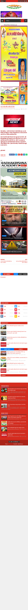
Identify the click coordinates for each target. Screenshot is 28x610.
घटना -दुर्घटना (24, 109)
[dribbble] (23, 1)
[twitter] (21, 1)
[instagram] (24, 1)
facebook (25, 274)
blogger (16, 274)
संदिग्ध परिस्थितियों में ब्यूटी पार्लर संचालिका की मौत (15, 325)
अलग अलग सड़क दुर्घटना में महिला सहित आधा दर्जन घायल (12, 251)
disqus (20, 274)
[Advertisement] (14, 268)
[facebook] (19, 1)
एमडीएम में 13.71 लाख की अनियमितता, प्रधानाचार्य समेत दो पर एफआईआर (17, 358)
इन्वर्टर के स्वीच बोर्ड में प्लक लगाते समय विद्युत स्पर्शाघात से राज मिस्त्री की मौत (14, 223)
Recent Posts (7, 349)
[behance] (26, 1)
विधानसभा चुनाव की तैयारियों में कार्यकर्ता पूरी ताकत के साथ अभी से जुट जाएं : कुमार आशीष (16, 332)
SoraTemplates (10, 443)
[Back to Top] (19, 442)
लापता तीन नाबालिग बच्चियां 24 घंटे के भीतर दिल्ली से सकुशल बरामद (17, 369)
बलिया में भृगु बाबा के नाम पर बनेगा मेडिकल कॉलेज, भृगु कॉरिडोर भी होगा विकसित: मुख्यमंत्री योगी (16, 352)
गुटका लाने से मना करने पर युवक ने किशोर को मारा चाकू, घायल (12, 238)
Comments (21, 349)
